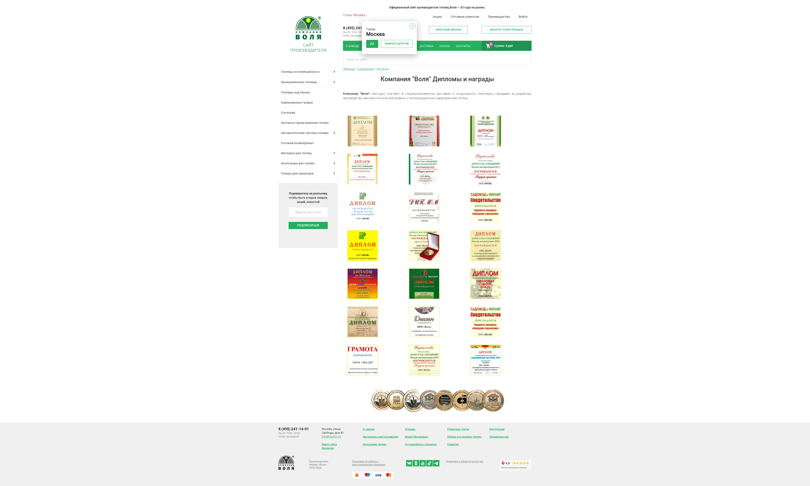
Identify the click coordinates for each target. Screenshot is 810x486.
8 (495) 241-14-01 (358, 28)
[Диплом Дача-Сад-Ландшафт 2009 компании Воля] (485, 260)
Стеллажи (288, 112)
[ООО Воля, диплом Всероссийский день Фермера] (424, 221)
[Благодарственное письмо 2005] (362, 374)
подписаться (308, 225)
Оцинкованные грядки (297, 102)
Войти (523, 17)
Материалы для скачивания (380, 436)
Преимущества (499, 17)
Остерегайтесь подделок (421, 444)
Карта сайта (329, 444)
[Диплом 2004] (362, 336)
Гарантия (453, 444)
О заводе (368, 429)
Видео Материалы (416, 436)
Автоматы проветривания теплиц (304, 122)
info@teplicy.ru (331, 436)
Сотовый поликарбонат (297, 143)
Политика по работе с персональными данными (368, 463)
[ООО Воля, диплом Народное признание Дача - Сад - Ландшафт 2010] (424, 374)
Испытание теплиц (374, 444)
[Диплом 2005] (424, 336)
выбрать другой (397, 43)
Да (372, 43)
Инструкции (496, 429)
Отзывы (410, 429)
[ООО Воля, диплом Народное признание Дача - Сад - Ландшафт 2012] (485, 183)
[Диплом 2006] (485, 298)
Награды (382, 68)
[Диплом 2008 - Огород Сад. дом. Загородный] (485, 374)
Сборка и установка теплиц (464, 436)
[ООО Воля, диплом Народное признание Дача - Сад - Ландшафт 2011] (424, 260)
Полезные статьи (458, 429)
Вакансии (328, 448)
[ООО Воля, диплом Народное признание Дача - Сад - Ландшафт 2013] (424, 183)
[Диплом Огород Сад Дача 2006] (362, 298)
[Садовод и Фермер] (485, 221)
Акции (437, 17)
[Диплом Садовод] (424, 298)
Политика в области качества (464, 461)
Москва (359, 15)
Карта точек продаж (507, 29)
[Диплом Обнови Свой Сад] (362, 221)
